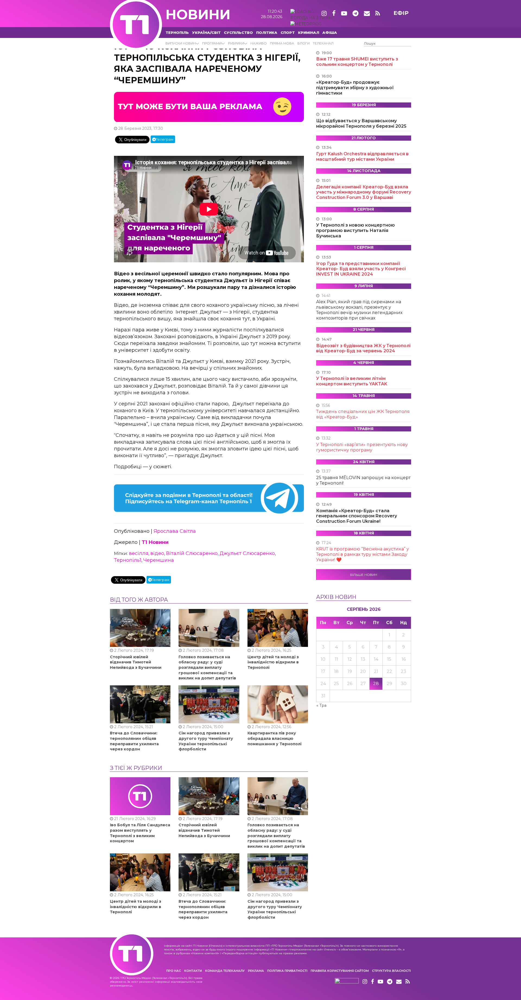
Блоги (303, 43)
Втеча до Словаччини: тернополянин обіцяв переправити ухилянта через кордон (134, 741)
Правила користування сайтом (340, 971)
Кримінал (308, 32)
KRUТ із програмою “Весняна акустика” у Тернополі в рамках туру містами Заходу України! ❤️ (362, 554)
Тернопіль (177, 32)
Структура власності (391, 971)
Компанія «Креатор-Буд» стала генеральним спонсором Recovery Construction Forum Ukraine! (356, 516)
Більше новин (363, 575)
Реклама (256, 971)
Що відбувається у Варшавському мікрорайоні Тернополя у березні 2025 (361, 123)
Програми (211, 43)
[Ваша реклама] (209, 106)
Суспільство (238, 32)
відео (157, 553)
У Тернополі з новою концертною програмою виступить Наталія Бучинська (355, 230)
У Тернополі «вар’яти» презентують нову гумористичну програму (362, 447)
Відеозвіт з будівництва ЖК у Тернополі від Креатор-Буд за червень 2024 (363, 348)
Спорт (288, 32)
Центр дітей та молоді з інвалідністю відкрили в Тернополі (273, 662)
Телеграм (164, 139)
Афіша (329, 32)
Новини (198, 14)
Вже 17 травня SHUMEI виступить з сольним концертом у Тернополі (357, 61)
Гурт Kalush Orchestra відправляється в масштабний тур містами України (362, 156)
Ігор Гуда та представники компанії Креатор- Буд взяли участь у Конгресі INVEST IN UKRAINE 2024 (361, 269)
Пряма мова (282, 43)
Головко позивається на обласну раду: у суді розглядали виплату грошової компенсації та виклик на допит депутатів (207, 667)
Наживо (258, 43)
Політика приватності (287, 971)
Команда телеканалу (225, 971)
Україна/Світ (206, 32)
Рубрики (236, 43)
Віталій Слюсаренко (192, 553)
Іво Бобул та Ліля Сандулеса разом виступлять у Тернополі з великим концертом (140, 832)
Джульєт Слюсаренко (247, 553)
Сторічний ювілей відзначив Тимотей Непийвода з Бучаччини (135, 662)
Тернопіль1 (127, 560)
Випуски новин (181, 43)
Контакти (193, 971)
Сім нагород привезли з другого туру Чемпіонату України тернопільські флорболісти (206, 741)
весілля (138, 553)
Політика (266, 32)
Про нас (173, 971)
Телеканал (323, 43)
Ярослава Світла (175, 531)
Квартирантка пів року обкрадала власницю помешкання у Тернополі (274, 738)
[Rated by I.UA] (346, 982)
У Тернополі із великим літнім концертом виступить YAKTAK (351, 381)
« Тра (321, 705)
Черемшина (158, 560)
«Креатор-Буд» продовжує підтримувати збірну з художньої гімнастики (355, 88)
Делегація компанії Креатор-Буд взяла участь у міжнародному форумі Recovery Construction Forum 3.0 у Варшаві (363, 192)
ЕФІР (401, 13)
